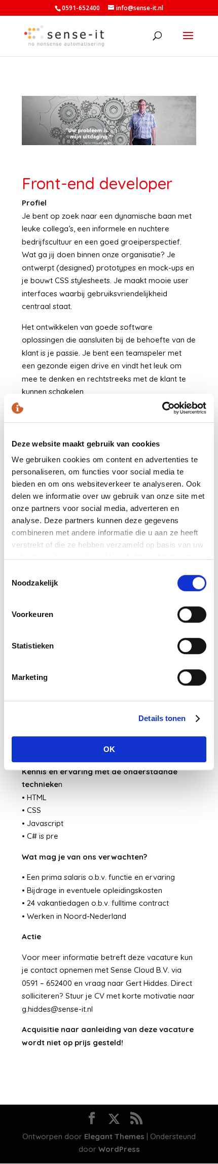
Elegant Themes (114, 1136)
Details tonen (162, 718)
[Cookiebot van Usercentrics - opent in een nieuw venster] (162, 408)
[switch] (191, 614)
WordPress (119, 1149)
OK (109, 749)
